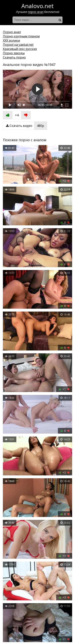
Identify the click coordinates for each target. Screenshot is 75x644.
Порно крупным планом (21, 36)
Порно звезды (14, 53)
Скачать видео (26, 126)
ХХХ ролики (11, 40)
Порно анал (12, 32)
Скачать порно (14, 57)
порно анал (35, 12)
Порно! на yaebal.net (18, 45)
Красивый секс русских (20, 49)
